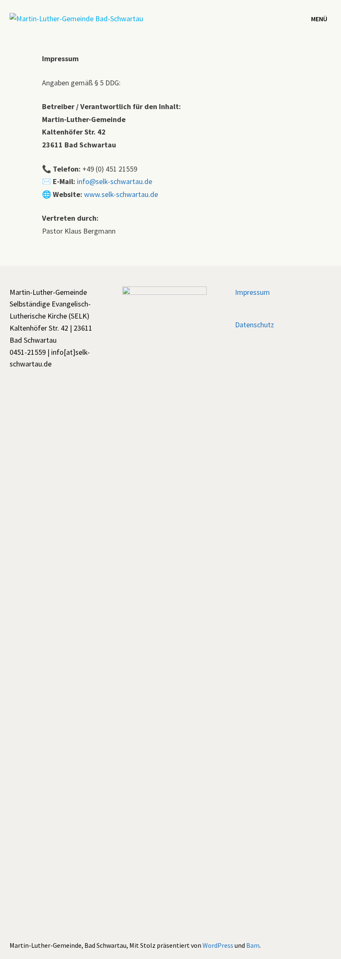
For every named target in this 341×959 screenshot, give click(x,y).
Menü (319, 19)
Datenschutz (254, 324)
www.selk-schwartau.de (121, 194)
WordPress (218, 945)
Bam (252, 945)
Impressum (252, 292)
